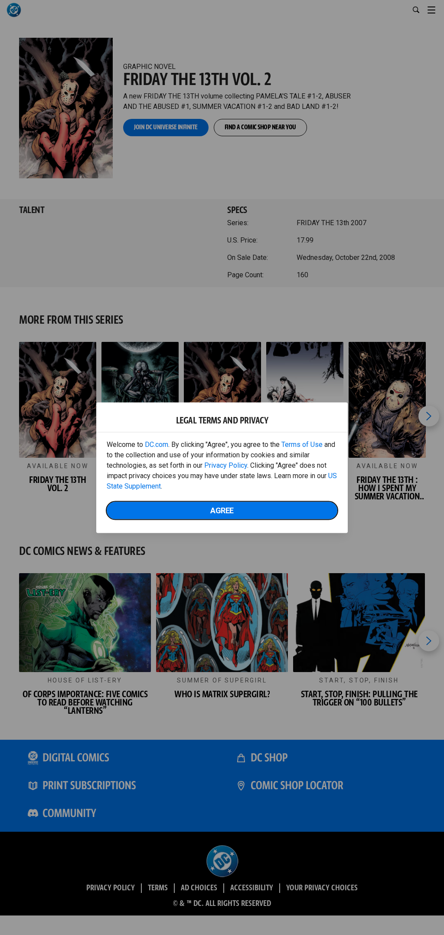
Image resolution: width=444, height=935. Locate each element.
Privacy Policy (225, 465)
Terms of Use (302, 444)
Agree (222, 510)
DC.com (156, 444)
